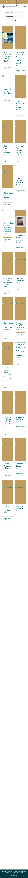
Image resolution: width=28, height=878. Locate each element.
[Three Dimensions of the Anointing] (7, 176)
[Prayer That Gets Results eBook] (20, 86)
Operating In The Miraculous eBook (8, 281)
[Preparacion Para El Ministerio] (20, 308)
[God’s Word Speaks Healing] (7, 131)
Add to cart (18, 71)
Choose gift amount (6, 68)
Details (10, 67)
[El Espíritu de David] (20, 402)
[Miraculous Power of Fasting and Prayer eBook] (20, 37)
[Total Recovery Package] (7, 37)
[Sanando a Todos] (20, 449)
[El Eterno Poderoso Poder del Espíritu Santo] (7, 402)
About (21, 872)
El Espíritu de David (20, 418)
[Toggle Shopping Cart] (16, 6)
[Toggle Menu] (24, 6)
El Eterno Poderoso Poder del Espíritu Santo (7, 421)
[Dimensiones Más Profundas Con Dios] (7, 308)
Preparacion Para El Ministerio (21, 325)
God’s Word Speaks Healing (6, 149)
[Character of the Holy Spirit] (7, 80)
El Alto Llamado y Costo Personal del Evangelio (7, 373)
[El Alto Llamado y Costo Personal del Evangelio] (7, 353)
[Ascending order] (21, 12)
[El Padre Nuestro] (20, 492)
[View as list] (15, 20)
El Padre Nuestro (19, 507)
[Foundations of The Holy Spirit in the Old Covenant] (7, 215)
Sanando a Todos (20, 465)
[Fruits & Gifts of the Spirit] (20, 170)
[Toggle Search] (20, 6)
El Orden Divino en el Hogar (7, 466)
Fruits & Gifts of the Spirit (19, 180)
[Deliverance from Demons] (20, 221)
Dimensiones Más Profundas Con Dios (8, 326)
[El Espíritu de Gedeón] (20, 345)
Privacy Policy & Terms (10, 872)
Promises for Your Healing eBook (20, 149)
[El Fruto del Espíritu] (7, 492)
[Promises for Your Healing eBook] (20, 131)
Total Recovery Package (7, 54)
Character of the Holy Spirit (7, 91)
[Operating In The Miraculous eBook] (7, 263)
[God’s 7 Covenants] (20, 263)
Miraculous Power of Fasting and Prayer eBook (20, 57)
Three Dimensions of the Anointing (8, 194)
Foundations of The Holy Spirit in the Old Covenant (8, 227)
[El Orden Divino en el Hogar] (7, 449)
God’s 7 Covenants (20, 279)
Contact (17, 872)
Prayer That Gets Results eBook (20, 104)
